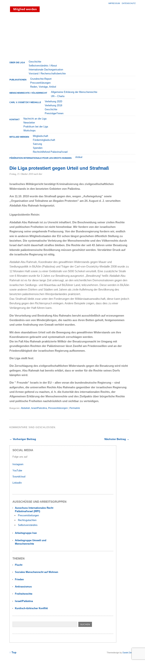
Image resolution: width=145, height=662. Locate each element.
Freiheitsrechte (23, 593)
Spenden (37, 147)
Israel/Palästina (24, 601)
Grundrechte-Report (41, 78)
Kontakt (14, 119)
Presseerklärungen (40, 82)
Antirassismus (23, 586)
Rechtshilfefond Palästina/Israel (50, 151)
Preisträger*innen (54, 113)
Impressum (114, 3)
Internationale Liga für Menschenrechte (42, 35)
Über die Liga (17, 62)
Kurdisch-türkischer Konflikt (31, 608)
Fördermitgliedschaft (44, 140)
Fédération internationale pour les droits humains (40, 158)
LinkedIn (17, 482)
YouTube (17, 470)
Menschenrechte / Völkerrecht (28, 93)
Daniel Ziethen (129, 652)
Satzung (37, 144)
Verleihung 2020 (53, 101)
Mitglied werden (19, 137)
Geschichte (35, 61)
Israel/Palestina (39, 408)
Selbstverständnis (28, 525)
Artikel (78, 157)
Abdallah (25, 408)
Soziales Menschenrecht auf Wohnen (36, 572)
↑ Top (12, 652)
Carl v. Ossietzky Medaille (25, 102)
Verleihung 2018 (53, 105)
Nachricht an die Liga (34, 118)
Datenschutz (129, 3)
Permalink (74, 408)
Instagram (17, 464)
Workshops (29, 130)
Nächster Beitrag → (116, 439)
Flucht (18, 564)
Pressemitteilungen (28, 515)
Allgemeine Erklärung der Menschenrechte (74, 92)
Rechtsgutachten (27, 520)
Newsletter (29, 122)
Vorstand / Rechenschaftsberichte (47, 73)
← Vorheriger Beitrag (22, 439)
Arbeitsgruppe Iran (26, 533)
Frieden (19, 579)
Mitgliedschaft (40, 136)
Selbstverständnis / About (43, 65)
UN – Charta (57, 96)
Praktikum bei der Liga (35, 126)
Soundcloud (19, 476)
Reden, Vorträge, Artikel (43, 86)
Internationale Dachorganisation (46, 69)
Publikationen (17, 80)
